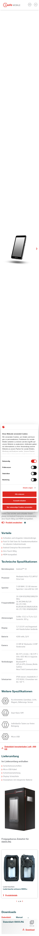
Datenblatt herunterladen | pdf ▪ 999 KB (20, 747)
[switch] (34, 467)
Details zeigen (28, 488)
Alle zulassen (19, 494)
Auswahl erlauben (19, 500)
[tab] (8, 917)
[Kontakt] (30, 4)
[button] (37, 248)
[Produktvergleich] (12, 522)
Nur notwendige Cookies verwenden (19, 507)
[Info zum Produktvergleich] (24, 522)
